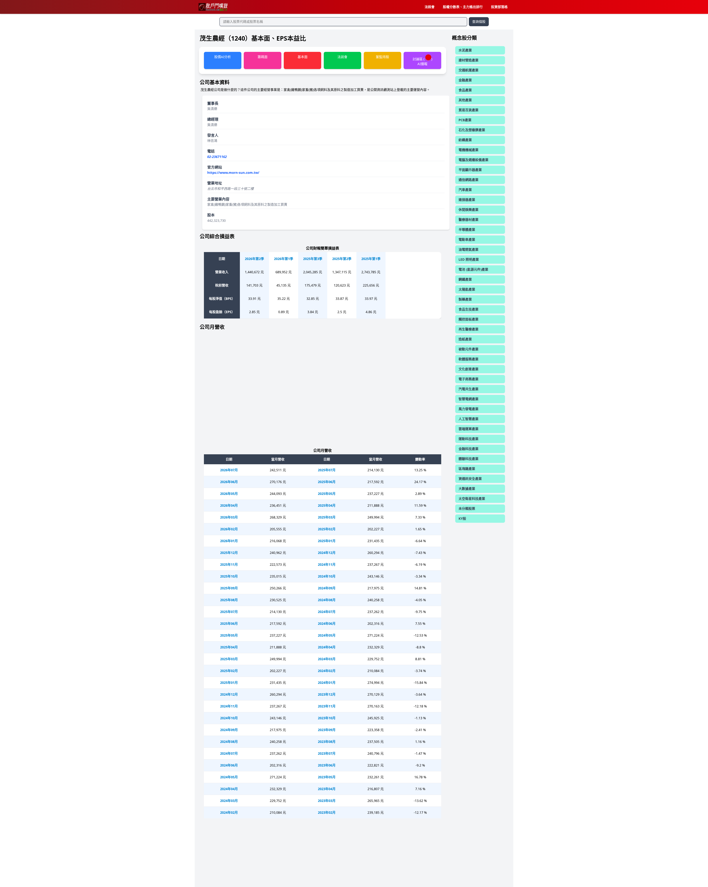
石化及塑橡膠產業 (472, 130)
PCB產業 (465, 120)
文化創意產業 (468, 369)
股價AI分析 (222, 57)
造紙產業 (465, 339)
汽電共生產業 (468, 389)
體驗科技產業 (468, 459)
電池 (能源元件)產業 (473, 269)
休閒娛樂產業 (468, 209)
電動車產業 (467, 239)
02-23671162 (217, 156)
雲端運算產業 (468, 429)
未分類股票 (467, 508)
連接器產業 (467, 199)
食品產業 (465, 90)
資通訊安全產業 (470, 478)
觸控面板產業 (468, 319)
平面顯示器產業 (470, 170)
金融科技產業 (468, 449)
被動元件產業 (468, 349)
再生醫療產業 (468, 329)
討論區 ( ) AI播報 (422, 61)
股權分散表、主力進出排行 (463, 7)
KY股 (462, 518)
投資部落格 (499, 7)
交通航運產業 (468, 70)
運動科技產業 (468, 439)
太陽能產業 (467, 289)
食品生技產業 (468, 309)
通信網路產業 (468, 180)
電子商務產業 (468, 379)
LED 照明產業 (469, 259)
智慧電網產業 (468, 399)
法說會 (430, 7)
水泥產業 (465, 50)
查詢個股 (478, 21)
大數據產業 (467, 488)
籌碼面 (263, 57)
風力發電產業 (468, 409)
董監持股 (382, 57)
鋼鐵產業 (465, 279)
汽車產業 (465, 189)
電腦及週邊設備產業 (473, 160)
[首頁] (213, 7)
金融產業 (465, 80)
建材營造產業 (468, 60)
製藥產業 (465, 299)
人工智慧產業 (468, 419)
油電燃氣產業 (468, 249)
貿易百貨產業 (468, 110)
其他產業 (465, 100)
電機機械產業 (468, 150)
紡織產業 (465, 140)
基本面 (303, 57)
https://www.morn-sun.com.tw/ (233, 172)
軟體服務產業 (468, 359)
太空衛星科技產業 (472, 498)
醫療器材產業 (468, 219)
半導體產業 (467, 229)
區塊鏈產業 (467, 468)
